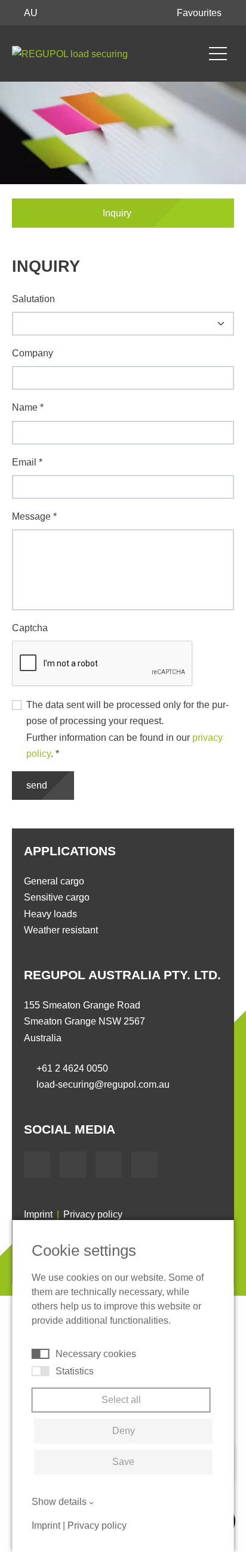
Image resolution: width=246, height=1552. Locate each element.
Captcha (30, 628)
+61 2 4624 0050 (72, 1068)
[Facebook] (37, 1164)
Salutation (33, 299)
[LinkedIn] (109, 1164)
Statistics (75, 1371)
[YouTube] (73, 1164)
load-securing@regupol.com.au (103, 1084)
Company (32, 353)
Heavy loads (50, 914)
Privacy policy (92, 1214)
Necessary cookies (96, 1354)
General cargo (54, 881)
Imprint (38, 1214)
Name (28, 407)
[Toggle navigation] (218, 53)
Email (27, 462)
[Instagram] (144, 1164)
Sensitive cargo (57, 897)
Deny (123, 1431)
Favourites (200, 13)
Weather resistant (61, 930)
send (38, 785)
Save (123, 1462)
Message (34, 516)
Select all (121, 1400)
